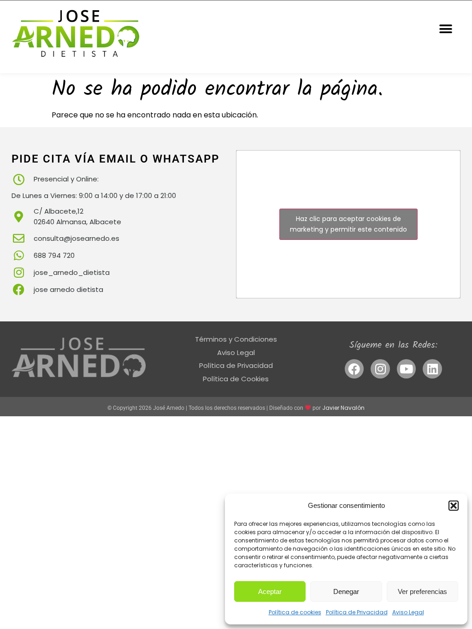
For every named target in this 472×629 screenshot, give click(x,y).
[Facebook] (354, 369)
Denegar (346, 591)
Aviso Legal (408, 612)
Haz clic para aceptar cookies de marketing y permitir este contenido (348, 224)
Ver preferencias (422, 591)
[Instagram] (380, 369)
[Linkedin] (432, 369)
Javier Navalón (343, 408)
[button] (453, 505)
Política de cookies (295, 612)
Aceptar (270, 591)
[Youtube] (406, 369)
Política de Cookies (236, 379)
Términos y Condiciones (236, 339)
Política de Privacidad (357, 612)
